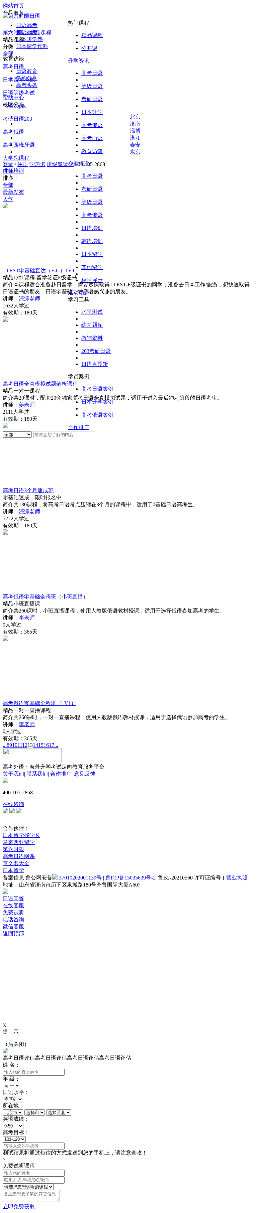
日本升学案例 (97, 402)
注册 (22, 164)
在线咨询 (13, 804)
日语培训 (92, 228)
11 (19, 745)
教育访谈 (92, 151)
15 (41, 745)
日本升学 (92, 112)
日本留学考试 (19, 80)
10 (14, 745)
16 (46, 745)
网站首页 (13, 6)
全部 (8, 53)
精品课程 (92, 35)
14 (35, 745)
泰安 (135, 145)
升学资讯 (78, 60)
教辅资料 (92, 338)
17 (51, 745)
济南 (135, 124)
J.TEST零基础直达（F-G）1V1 (39, 270)
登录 (8, 164)
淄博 (135, 131)
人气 (8, 199)
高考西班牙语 (19, 145)
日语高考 (26, 25)
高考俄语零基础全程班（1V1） (39, 703)
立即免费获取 (19, 1206)
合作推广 (78, 427)
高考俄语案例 (97, 415)
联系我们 (37, 774)
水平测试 (92, 312)
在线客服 (13, 905)
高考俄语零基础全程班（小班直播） (45, 596)
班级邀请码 (60, 164)
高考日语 (92, 73)
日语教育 (26, 71)
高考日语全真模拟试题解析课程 (40, 384)
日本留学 (92, 254)
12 (24, 745)
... (5, 745)
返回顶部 (13, 933)
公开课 (89, 48)
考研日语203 (17, 119)
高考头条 (26, 85)
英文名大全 (16, 863)
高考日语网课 (19, 856)
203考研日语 (96, 351)
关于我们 (13, 774)
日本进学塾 (29, 39)
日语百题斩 (94, 364)
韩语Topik (14, 106)
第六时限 (13, 32)
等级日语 (92, 86)
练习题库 (92, 325)
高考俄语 (92, 125)
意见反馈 (84, 774)
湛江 (135, 138)
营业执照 (237, 878)
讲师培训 (13, 171)
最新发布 (13, 192)
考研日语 (92, 99)
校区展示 (92, 280)
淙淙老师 (29, 298)
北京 (135, 117)
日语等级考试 (19, 93)
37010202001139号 (80, 878)
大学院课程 (16, 158)
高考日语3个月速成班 (28, 490)
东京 (135, 152)
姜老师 (27, 405)
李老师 (27, 618)
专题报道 (78, 163)
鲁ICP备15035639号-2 (130, 878)
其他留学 (92, 267)
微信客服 (13, 926)
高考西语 (92, 138)
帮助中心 (13, 97)
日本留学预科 (32, 46)
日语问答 (13, 898)
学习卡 (37, 164)
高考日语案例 (97, 389)
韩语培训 (92, 241)
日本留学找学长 (21, 835)
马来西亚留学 (19, 842)
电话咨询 (13, 919)
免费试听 (13, 912)
